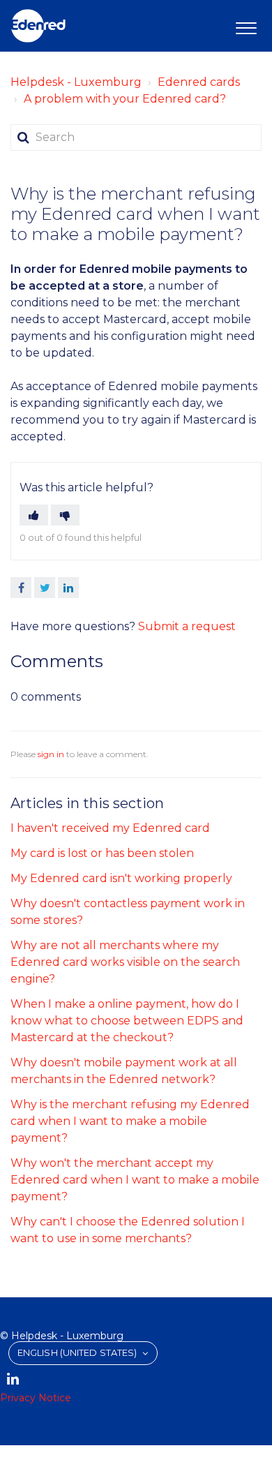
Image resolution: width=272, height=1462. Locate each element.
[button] (246, 25)
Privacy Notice (35, 1398)
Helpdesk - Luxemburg (76, 82)
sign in (51, 754)
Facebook (20, 587)
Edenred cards (199, 82)
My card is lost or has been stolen (102, 853)
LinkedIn (68, 587)
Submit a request (187, 626)
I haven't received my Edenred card (110, 828)
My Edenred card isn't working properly (121, 878)
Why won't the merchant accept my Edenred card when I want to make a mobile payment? (134, 1179)
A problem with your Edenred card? (125, 98)
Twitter (44, 587)
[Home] (38, 25)
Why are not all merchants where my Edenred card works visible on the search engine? (125, 962)
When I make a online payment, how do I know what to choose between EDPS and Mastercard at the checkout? (126, 1020)
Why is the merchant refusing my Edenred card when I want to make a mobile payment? (130, 1121)
